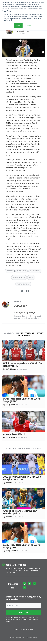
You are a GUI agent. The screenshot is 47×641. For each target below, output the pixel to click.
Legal (31, 629)
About (15, 629)
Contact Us (24, 629)
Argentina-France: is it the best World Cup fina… (20, 512)
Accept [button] (18, 25)
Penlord (9, 483)
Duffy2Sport (20, 306)
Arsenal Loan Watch (14, 434)
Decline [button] (28, 25)
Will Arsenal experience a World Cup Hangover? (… (23, 364)
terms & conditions (23, 619)
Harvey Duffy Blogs (23, 31)
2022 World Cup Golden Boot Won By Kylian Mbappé (22, 478)
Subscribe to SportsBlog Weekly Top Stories (23, 598)
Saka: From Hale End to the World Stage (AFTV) (21, 400)
